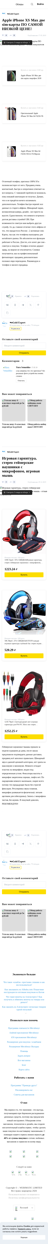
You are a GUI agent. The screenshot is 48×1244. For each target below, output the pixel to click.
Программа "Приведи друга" (24, 1085)
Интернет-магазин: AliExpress (15, 558)
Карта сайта (24, 1069)
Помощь (24, 1051)
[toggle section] (25, 1013)
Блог (24, 1065)
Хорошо (24, 1237)
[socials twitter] (27, 1174)
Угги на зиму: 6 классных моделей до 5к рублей (13, 425)
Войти (40, 4)
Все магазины (24, 1060)
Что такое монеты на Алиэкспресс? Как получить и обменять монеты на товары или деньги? (24, 999)
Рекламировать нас (24, 1090)
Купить (24, 575)
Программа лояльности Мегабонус (24, 1028)
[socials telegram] (34, 1174)
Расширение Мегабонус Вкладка (24, 1046)
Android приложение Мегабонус (24, 1033)
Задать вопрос (24, 1056)
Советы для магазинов (24, 1094)
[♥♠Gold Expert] (4, 14)
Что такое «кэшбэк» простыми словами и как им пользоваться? (24, 983)
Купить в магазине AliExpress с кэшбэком (32, 70)
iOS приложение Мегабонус (24, 1037)
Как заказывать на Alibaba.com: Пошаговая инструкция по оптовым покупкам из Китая (24, 990)
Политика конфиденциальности (24, 1198)
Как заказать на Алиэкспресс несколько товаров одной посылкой (24, 1008)
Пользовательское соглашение (23, 1194)
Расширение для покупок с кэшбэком (24, 1042)
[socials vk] (14, 1174)
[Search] (32, 4)
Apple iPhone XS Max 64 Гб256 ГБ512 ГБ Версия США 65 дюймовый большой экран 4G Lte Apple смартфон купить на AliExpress (31, 153)
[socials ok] (20, 1174)
